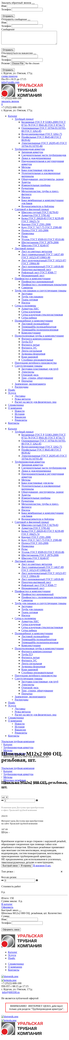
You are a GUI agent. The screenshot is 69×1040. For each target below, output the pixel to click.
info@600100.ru (11, 992)
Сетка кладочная (31, 311)
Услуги (12, 392)
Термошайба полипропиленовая (39, 329)
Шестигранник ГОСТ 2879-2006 (40, 242)
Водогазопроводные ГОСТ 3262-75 (41, 134)
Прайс (11, 389)
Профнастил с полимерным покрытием (44, 284)
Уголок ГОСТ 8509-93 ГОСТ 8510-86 (42, 239)
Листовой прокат (24, 248)
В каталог (7, 904)
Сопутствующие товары (28, 365)
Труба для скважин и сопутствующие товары (40, 290)
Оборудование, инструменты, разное (42, 179)
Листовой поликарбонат (35, 323)
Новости (20, 411)
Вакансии (20, 417)
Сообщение (8, 29)
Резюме (6, 63)
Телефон (6, 9)
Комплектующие (31, 332)
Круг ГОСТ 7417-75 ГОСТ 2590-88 (41, 227)
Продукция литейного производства (36, 362)
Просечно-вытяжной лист (36, 269)
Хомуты (26, 182)
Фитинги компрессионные (36, 338)
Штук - (5, 832)
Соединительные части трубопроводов (43, 155)
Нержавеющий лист (32, 275)
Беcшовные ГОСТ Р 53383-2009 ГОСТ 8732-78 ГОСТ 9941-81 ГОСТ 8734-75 (43, 123)
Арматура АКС (30, 308)
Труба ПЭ (27, 341)
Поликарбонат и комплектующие (34, 320)
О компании (15, 408)
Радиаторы (27, 188)
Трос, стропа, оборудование (37, 377)
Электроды (27, 371)
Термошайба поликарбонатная (38, 326)
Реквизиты (21, 420)
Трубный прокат (24, 119)
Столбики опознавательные (37, 359)
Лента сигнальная (31, 350)
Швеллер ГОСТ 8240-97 (35, 245)
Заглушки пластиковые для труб (39, 368)
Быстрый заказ (10, 865)
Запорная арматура (32, 152)
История (19, 414)
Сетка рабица (29, 317)
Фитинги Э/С (29, 347)
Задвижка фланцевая (33, 353)
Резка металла (23, 399)
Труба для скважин (32, 296)
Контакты (13, 423)
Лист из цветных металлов (36, 251)
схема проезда (9, 76)
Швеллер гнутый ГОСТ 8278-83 (39, 212)
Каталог (12, 116)
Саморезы (27, 287)
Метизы (25, 167)
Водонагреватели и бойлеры (37, 206)
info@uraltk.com (10, 82)
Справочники (16, 405)
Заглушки (26, 293)
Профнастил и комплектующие (33, 278)
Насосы (25, 197)
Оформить (7, 907)
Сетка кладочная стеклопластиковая (42, 314)
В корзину (26, 865)
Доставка (20, 395)
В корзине (42, 865)
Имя (3, 6)
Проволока (27, 233)
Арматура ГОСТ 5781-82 (35, 215)
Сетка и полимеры (25, 305)
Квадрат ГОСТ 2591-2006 (36, 224)
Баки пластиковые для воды (37, 170)
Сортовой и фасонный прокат (32, 209)
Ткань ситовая (29, 299)
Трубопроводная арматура (30, 149)
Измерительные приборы (35, 185)
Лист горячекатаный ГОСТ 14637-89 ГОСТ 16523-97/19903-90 (42, 256)
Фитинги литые (30, 344)
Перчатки (26, 380)
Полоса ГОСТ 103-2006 (34, 230)
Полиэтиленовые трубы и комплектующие (39, 335)
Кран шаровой (29, 356)
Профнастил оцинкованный (37, 281)
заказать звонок (10, 101)
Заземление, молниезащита (30, 383)
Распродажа (21, 386)
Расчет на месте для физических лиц (35, 402)
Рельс (24, 236)
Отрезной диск (30, 374)
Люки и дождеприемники (36, 158)
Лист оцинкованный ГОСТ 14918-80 (42, 266)
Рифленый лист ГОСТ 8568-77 (39, 272)
